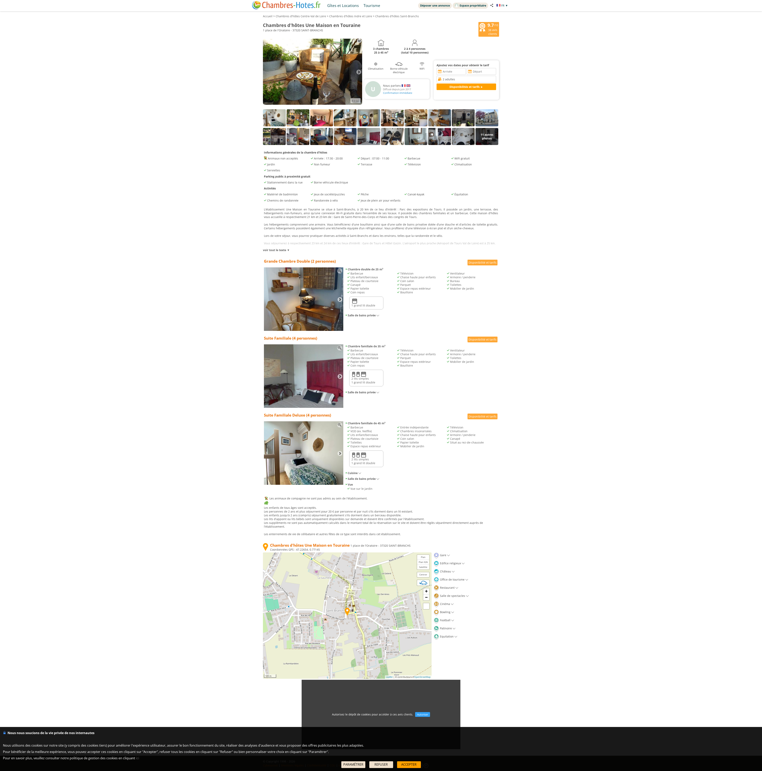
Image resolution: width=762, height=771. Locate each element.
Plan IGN (423, 562)
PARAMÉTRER (353, 764)
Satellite (423, 567)
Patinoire (445, 628)
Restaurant (447, 588)
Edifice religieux (450, 563)
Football (444, 620)
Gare (442, 555)
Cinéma (444, 604)
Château (445, 571)
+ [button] (426, 591)
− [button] (426, 597)
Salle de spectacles (452, 596)
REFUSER (381, 764)
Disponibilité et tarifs (482, 262)
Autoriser (422, 714)
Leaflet (389, 676)
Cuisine (353, 473)
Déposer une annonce (435, 5)
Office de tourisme (452, 579)
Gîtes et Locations (343, 5)
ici (137, 758)
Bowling (444, 612)
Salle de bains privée (362, 315)
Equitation (446, 636)
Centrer (423, 574)
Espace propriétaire (473, 5)
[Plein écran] (426, 606)
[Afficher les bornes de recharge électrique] (423, 583)
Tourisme (372, 5)
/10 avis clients (493, 29)
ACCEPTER (409, 764)
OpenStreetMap (422, 676)
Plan (423, 557)
